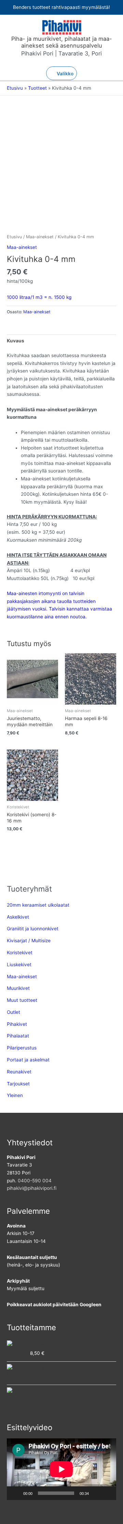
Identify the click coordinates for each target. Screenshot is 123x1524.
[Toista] (15, 1493)
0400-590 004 (35, 1180)
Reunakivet (19, 1071)
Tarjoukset (18, 1083)
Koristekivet (19, 952)
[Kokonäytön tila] (107, 1493)
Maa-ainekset (40, 236)
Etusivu (14, 236)
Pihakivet (17, 1024)
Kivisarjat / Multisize (29, 940)
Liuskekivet (19, 964)
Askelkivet (18, 917)
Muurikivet (18, 988)
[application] (61, 1469)
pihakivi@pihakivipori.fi (31, 1188)
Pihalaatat (18, 1035)
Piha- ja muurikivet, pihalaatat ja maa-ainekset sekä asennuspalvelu (61, 42)
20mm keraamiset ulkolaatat (38, 905)
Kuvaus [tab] (15, 340)
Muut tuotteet (22, 1000)
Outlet (13, 1012)
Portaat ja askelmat (28, 1059)
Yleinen (15, 1095)
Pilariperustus (22, 1047)
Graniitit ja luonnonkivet (32, 928)
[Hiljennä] (96, 1493)
